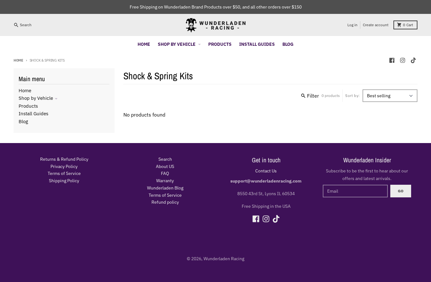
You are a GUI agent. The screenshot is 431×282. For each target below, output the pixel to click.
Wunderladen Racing (224, 258)
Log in (352, 24)
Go (401, 191)
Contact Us (266, 171)
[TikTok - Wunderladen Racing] (413, 60)
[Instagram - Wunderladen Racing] (403, 60)
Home (18, 60)
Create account (375, 24)
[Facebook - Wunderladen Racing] (392, 60)
